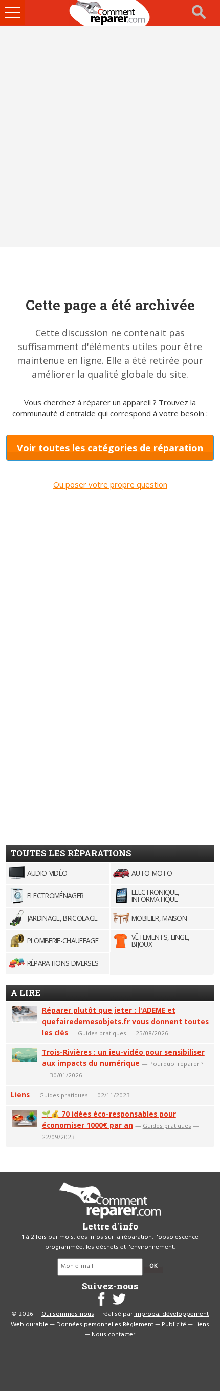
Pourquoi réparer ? (176, 1064)
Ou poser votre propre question (110, 484)
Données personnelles (88, 1324)
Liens (20, 1094)
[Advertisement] (110, 136)
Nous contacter (113, 1335)
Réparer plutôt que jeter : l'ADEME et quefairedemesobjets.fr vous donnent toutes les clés (125, 1021)
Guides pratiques (102, 1033)
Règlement (138, 1324)
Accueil (110, 13)
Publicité (174, 1324)
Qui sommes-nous (67, 1314)
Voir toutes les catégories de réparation (110, 448)
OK (153, 1266)
